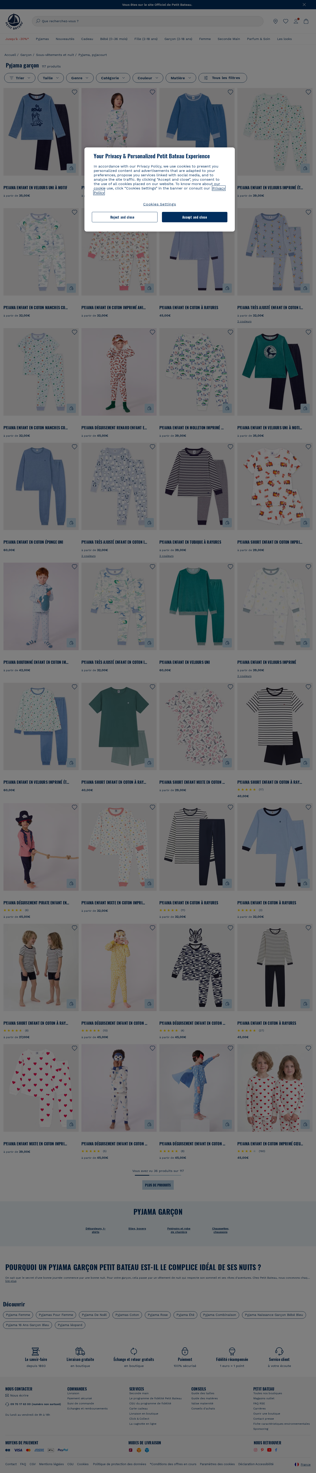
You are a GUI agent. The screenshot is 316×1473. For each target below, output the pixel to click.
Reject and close (122, 217)
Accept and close (194, 217)
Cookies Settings (159, 204)
